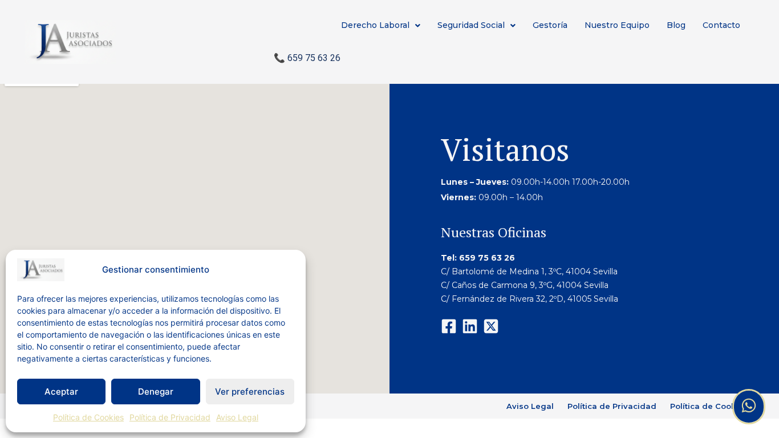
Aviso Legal (237, 417)
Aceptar (61, 391)
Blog (676, 25)
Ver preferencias (250, 391)
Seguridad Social (471, 25)
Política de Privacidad (169, 417)
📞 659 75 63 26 (307, 57)
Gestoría (550, 25)
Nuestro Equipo (617, 25)
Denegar (155, 391)
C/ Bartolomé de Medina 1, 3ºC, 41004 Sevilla (529, 271)
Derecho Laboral (375, 25)
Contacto (721, 25)
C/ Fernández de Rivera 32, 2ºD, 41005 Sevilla (530, 299)
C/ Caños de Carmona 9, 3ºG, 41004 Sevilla (524, 285)
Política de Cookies (88, 417)
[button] (380, 25)
